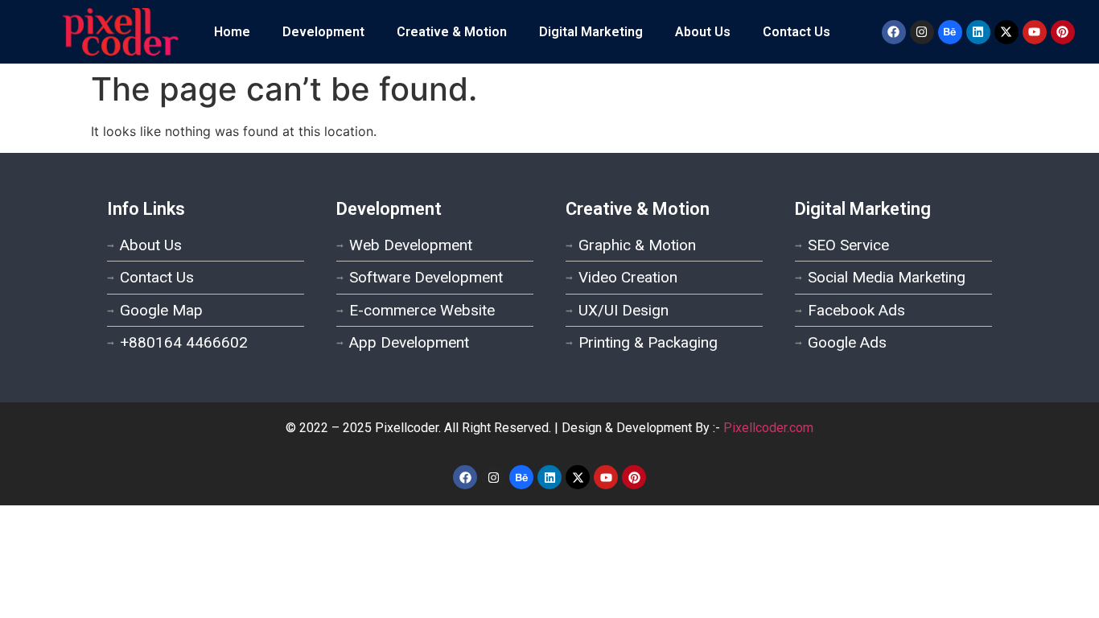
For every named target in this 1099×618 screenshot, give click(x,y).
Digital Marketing (591, 31)
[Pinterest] (1063, 32)
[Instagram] (922, 32)
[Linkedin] (978, 32)
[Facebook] (894, 32)
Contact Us (796, 31)
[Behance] (950, 32)
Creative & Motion (452, 31)
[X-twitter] (1006, 32)
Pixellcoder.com (768, 427)
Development (323, 31)
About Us (703, 31)
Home (232, 31)
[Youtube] (1035, 32)
